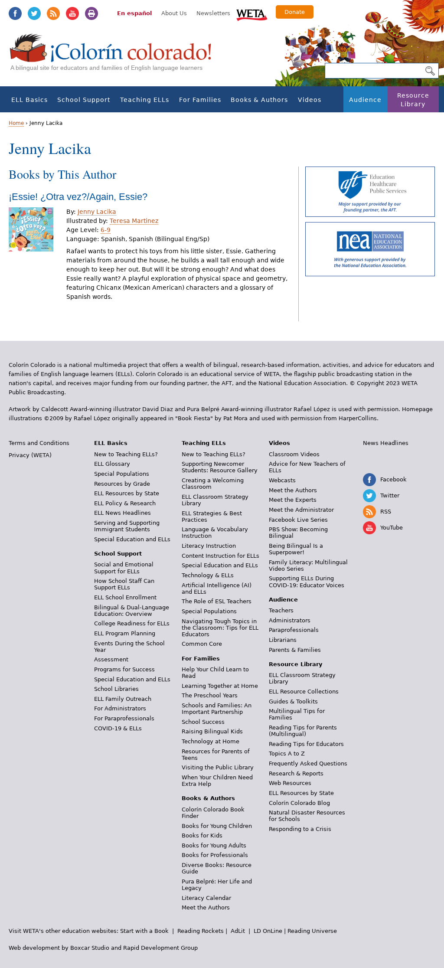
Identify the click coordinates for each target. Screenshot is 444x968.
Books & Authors (259, 99)
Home (16, 123)
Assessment (111, 659)
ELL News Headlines (122, 513)
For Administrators (120, 708)
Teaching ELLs (144, 99)
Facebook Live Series (298, 520)
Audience (365, 99)
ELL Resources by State (126, 493)
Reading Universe (312, 931)
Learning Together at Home (220, 686)
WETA (252, 14)
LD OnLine (268, 931)
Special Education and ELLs (132, 539)
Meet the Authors (206, 907)
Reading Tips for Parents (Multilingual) (303, 730)
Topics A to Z (287, 753)
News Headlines (385, 443)
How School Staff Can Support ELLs (124, 584)
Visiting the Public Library (218, 767)
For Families (200, 99)
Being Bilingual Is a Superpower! (296, 549)
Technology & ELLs (208, 575)
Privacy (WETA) (30, 455)
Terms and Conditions (39, 443)
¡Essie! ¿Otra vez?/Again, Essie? (78, 196)
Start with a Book (144, 931)
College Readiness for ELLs (132, 623)
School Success (203, 722)
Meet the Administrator (301, 510)
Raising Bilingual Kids (212, 731)
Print (91, 13)
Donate (294, 12)
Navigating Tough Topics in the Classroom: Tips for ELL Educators (220, 628)
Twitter (34, 13)
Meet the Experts (293, 500)
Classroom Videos (294, 454)
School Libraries (116, 689)
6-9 (106, 229)
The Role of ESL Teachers (216, 601)
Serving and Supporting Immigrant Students (127, 526)
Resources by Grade (122, 484)
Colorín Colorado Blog (299, 803)
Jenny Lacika (97, 211)
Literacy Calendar (206, 898)
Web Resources (290, 783)
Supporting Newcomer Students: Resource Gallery (220, 467)
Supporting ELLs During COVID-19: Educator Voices (306, 581)
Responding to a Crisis (300, 829)
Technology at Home (210, 741)
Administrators (289, 620)
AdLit (238, 931)
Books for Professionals (215, 855)
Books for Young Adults (214, 845)
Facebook (15, 13)
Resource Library (413, 100)
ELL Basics (29, 99)
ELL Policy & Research (125, 503)
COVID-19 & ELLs (118, 728)
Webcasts (282, 480)
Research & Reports (296, 773)
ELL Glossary (112, 464)
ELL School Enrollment (125, 597)
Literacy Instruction (209, 546)
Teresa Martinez (134, 220)
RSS (53, 13)
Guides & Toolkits (293, 701)
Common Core (202, 644)
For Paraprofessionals (124, 718)
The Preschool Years (210, 695)
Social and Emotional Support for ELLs (123, 567)
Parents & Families (295, 650)
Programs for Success (124, 669)
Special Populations (121, 474)
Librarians (283, 640)
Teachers (281, 610)
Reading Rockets (200, 931)
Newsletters (213, 13)
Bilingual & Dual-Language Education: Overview (131, 610)
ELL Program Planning (124, 633)
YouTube (72, 13)
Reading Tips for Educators (306, 744)
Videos (309, 99)
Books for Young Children (217, 826)
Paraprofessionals (294, 630)
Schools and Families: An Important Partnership (216, 708)
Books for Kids (202, 835)
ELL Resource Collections (304, 691)
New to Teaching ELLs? (126, 454)
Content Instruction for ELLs (220, 556)
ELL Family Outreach (122, 699)
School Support (83, 99)
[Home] (115, 56)
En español (134, 13)
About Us (174, 13)
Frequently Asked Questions (308, 763)
